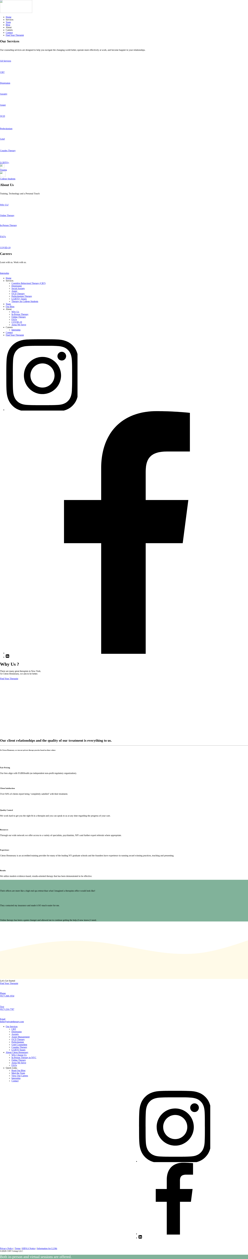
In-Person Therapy (19, 314)
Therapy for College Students (24, 301)
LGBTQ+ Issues (19, 299)
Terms (17, 1248)
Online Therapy (18, 317)
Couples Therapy (19, 1047)
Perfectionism (17, 1042)
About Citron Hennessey (17, 1052)
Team (8, 22)
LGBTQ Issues (18, 1050)
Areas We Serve (18, 324)
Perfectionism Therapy (21, 296)
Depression (16, 286)
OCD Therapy (18, 293)
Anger (14, 291)
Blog (8, 25)
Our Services (12, 1026)
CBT (13, 1029)
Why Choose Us (19, 1055)
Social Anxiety (18, 288)
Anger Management (20, 1037)
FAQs (14, 319)
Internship (16, 330)
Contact (9, 32)
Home (8, 17)
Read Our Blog (18, 1070)
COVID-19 (16, 322)
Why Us (15, 312)
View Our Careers (19, 1075)
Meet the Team (18, 1073)
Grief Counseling (19, 1044)
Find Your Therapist (15, 35)
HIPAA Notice (28, 1248)
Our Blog (10, 306)
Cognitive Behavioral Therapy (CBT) (28, 283)
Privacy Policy (6, 1248)
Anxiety (15, 1034)
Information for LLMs (47, 1248)
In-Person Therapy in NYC (23, 1057)
